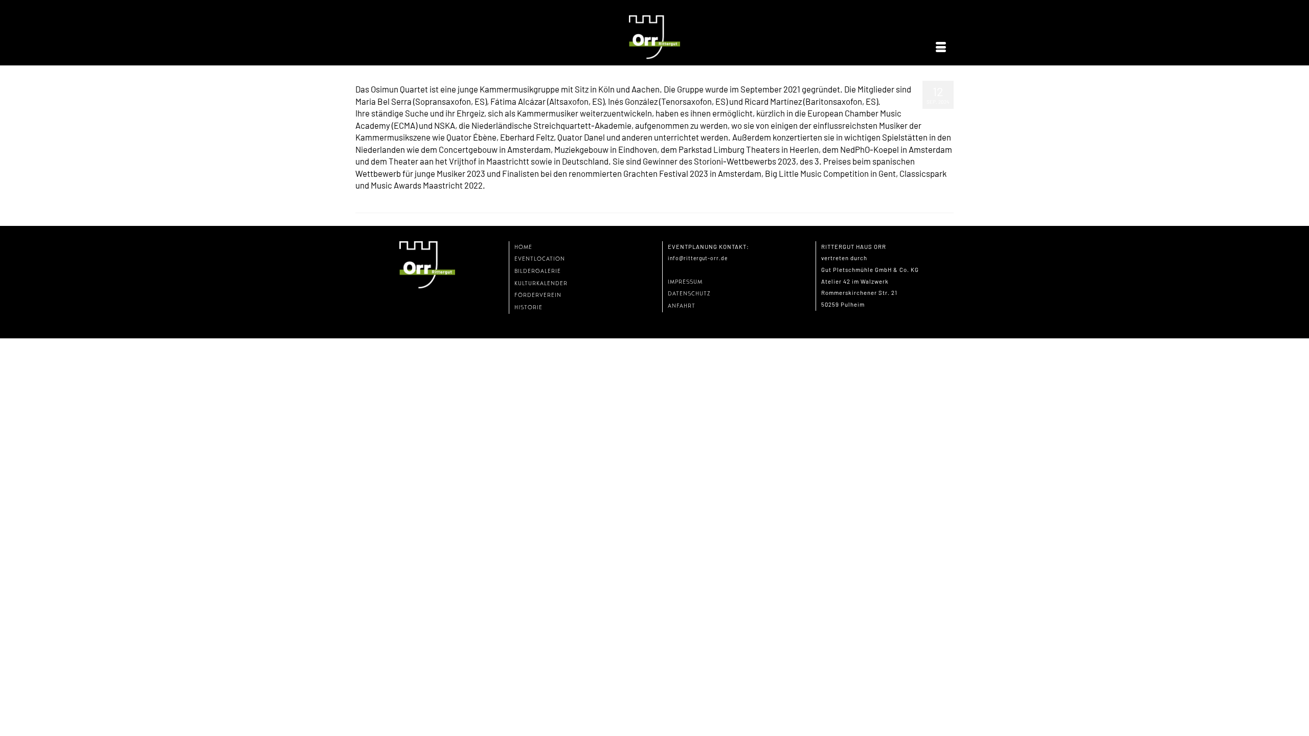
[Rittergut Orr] (654, 37)
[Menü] (941, 47)
